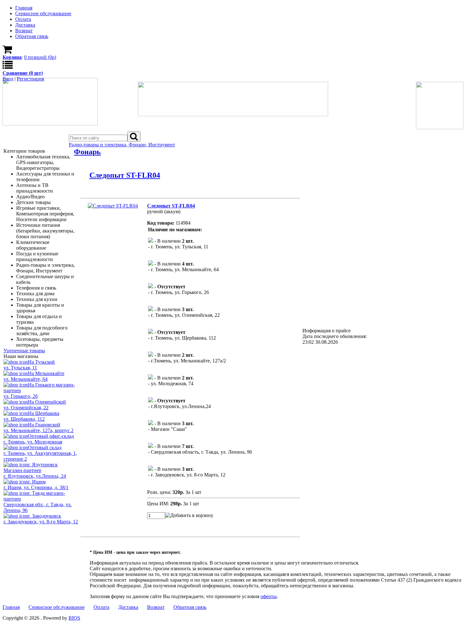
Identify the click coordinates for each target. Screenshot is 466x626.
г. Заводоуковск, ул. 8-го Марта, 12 (40, 521)
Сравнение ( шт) (23, 73)
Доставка (128, 607)
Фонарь (87, 152)
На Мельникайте (46, 373)
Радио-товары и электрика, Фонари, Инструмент (122, 144)
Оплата (101, 607)
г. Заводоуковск (44, 516)
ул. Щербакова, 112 (24, 419)
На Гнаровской (44, 424)
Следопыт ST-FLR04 (124, 175)
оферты (269, 596)
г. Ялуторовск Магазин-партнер (30, 467)
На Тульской (41, 362)
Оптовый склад (44, 447)
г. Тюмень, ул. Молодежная (32, 441)
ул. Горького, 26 (20, 396)
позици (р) (40, 57)
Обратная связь (189, 607)
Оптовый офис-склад (51, 436)
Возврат (156, 607)
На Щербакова (43, 413)
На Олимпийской (47, 402)
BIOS (74, 618)
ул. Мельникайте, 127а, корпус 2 (38, 430)
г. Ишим (37, 481)
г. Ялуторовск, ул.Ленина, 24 (34, 476)
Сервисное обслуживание (57, 607)
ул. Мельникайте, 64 (25, 379)
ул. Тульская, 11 (20, 367)
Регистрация (30, 78)
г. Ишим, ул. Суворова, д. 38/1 (35, 487)
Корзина (12, 57)
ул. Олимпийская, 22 (26, 407)
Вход (8, 78)
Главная (11, 607)
